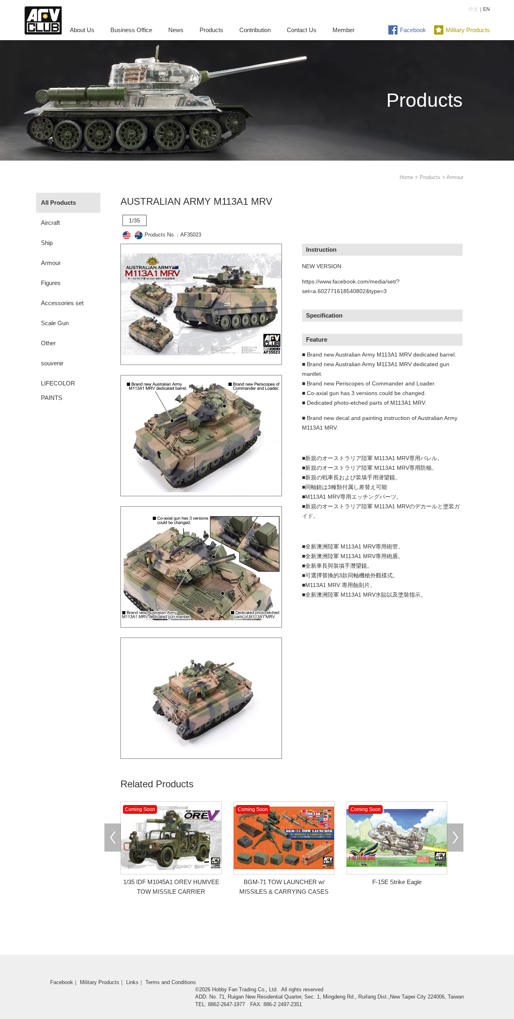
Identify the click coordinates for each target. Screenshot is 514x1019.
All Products (58, 202)
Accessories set (62, 303)
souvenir (52, 363)
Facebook (413, 29)
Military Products (468, 29)
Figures (51, 282)
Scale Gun (55, 323)
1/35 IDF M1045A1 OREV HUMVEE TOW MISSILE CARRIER (171, 882)
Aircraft (50, 222)
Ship (47, 242)
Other (48, 343)
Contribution (255, 29)
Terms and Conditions (170, 982)
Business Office (131, 29)
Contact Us (301, 29)
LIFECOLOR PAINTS (58, 390)
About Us (82, 29)
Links (132, 982)
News (176, 29)
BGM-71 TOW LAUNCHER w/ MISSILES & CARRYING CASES (283, 882)
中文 (473, 9)
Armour (51, 262)
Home (406, 177)
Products (211, 29)
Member (343, 29)
